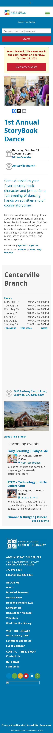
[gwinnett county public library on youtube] (26, 676)
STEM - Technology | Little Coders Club (27, 484)
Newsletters (13, 607)
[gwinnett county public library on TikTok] (37, 676)
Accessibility (32, 725)
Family (31, 249)
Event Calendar (15, 645)
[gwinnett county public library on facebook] (9, 676)
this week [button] (26, 328)
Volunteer (12, 618)
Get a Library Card (17, 635)
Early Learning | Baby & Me (27, 451)
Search (26, 38)
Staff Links (12, 666)
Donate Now (14, 597)
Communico (45, 725)
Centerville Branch (23, 165)
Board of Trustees (17, 592)
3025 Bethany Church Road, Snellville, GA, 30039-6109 (30, 393)
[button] (47, 13)
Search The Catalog (26, 22)
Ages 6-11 (22, 245)
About (10, 587)
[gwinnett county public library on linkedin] (31, 676)
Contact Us (13, 656)
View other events (26, 67)
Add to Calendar (21, 157)
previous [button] (10, 328)
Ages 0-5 (33, 245)
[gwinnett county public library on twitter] (14, 676)
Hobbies (22, 249)
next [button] (44, 328)
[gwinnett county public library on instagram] (20, 676)
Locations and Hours (18, 640)
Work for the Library (18, 623)
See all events (40, 520)
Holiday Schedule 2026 (19, 602)
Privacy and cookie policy (13, 725)
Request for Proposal (19, 612)
